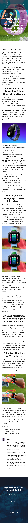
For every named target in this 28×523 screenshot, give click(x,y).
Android (6, 427)
